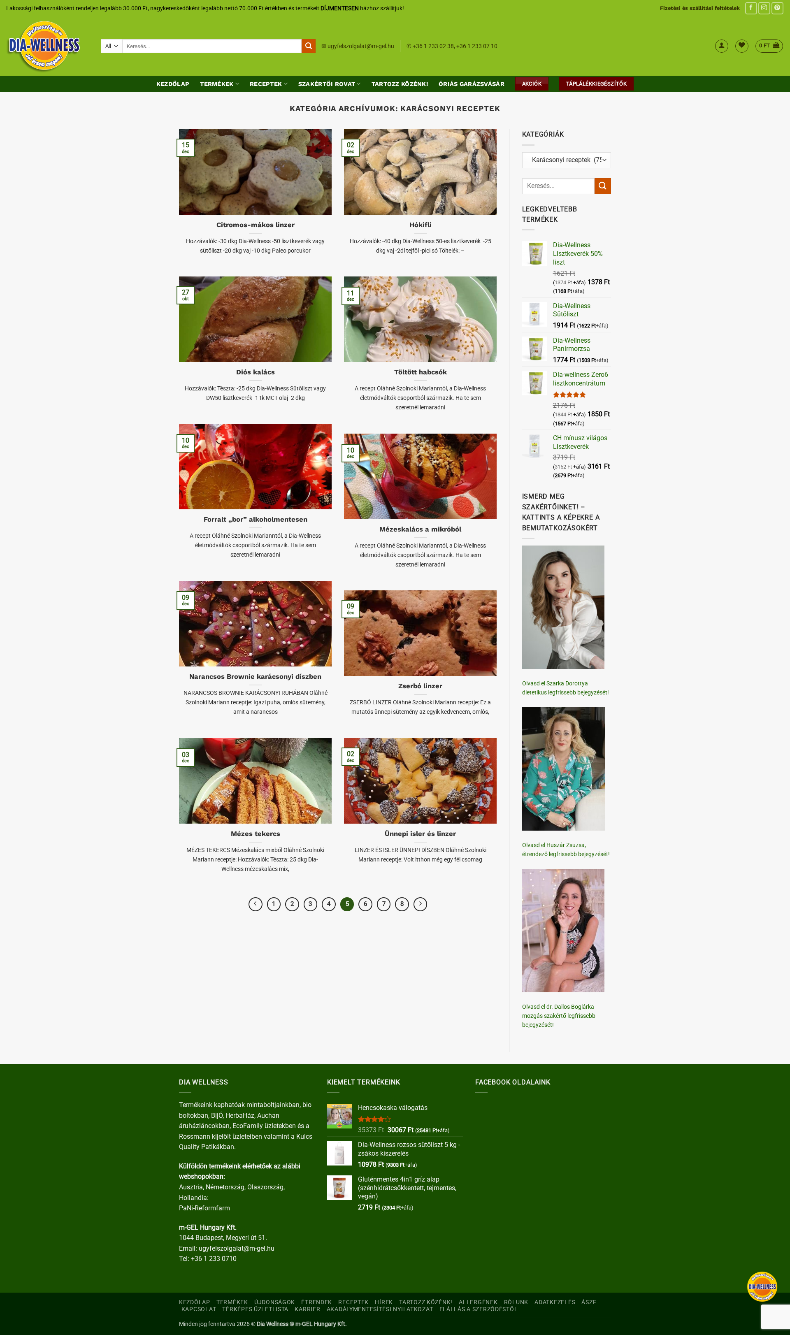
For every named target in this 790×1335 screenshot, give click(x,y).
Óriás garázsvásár (471, 84)
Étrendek (316, 1302)
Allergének (478, 1302)
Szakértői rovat (326, 84)
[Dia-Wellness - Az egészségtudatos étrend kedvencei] (47, 46)
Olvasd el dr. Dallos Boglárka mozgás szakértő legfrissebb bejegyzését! (558, 1016)
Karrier (307, 1309)
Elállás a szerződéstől (478, 1309)
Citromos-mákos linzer (255, 225)
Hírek (384, 1302)
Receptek (266, 84)
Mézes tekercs (255, 834)
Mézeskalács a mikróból (420, 529)
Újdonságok (274, 1302)
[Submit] (309, 46)
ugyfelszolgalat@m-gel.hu (361, 46)
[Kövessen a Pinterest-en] (777, 8)
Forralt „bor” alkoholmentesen (255, 519)
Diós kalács (255, 372)
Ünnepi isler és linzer (420, 834)
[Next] (421, 904)
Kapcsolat (198, 1309)
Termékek (216, 84)
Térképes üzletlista (255, 1309)
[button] (721, 46)
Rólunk (516, 1302)
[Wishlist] (741, 46)
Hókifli (420, 225)
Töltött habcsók (420, 372)
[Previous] (256, 904)
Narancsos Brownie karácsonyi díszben (255, 676)
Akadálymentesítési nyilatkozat (380, 1309)
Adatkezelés (554, 1302)
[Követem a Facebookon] (751, 8)
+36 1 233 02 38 (433, 46)
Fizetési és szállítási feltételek (700, 8)
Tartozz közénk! (400, 84)
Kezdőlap (172, 84)
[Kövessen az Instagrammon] (764, 8)
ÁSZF (588, 1302)
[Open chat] (762, 1286)
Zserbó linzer (420, 686)
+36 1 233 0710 (214, 1259)
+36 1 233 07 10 (476, 46)
